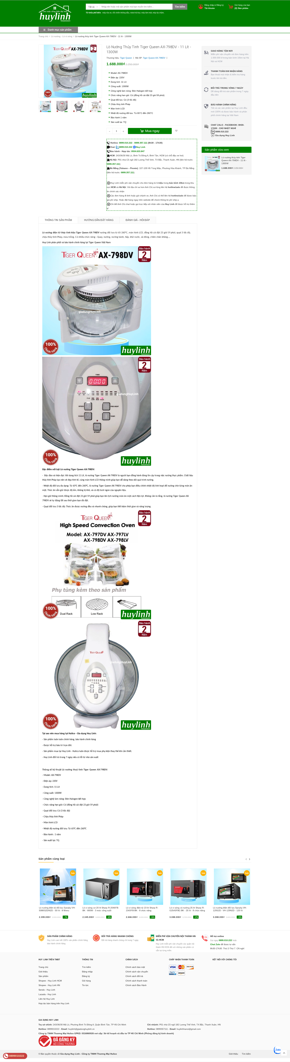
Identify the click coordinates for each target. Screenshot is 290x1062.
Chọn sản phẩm (47, 918)
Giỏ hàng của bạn (242, 5)
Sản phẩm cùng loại (52, 858)
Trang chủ (43, 967)
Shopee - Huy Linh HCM (50, 980)
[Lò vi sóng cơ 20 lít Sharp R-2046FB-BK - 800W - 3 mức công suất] (101, 886)
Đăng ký (220, 5)
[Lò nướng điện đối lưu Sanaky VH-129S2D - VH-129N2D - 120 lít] (232, 886)
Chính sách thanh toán (136, 980)
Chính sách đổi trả (134, 976)
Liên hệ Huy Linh (47, 999)
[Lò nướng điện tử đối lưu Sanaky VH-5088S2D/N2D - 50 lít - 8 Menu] (58, 886)
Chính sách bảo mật (135, 967)
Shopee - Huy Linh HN (49, 985)
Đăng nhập (209, 5)
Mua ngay (88, 918)
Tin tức (85, 985)
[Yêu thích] (176, 131)
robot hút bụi (135, 13)
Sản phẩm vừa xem (217, 149)
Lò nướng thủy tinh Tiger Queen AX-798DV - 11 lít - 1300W (234, 160)
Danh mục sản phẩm (59, 29)
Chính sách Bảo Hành (136, 985)
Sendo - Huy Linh (47, 990)
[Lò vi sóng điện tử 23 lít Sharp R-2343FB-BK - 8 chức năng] (145, 886)
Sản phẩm (43, 976)
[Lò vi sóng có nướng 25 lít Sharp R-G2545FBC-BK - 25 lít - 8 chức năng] (188, 886)
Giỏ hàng (86, 980)
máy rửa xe (107, 13)
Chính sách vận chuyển (137, 971)
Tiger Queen (126, 58)
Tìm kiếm (86, 967)
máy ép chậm (158, 13)
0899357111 (162, 1029)
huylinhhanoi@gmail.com (189, 1029)
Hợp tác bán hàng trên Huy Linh (54, 1003)
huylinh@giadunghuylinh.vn (81, 1029)
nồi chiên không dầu (121, 13)
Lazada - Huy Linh (47, 994)
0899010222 (53, 1029)
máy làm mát (146, 13)
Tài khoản (210, 8)
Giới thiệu (43, 971)
